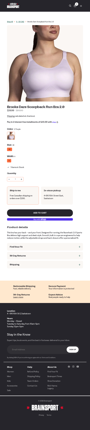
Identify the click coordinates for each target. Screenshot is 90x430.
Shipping (10, 116)
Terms (49, 415)
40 (10, 149)
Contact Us (32, 385)
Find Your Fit (52, 371)
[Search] (70, 6)
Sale (9, 390)
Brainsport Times (54, 376)
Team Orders (32, 381)
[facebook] (69, 368)
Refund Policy (33, 371)
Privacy (41, 415)
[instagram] (73, 368)
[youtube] (77, 368)
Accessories (12, 385)
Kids (9, 381)
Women (10, 371)
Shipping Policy (33, 376)
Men (9, 376)
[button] (81, 6)
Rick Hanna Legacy (52, 387)
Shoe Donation (53, 381)
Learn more (18, 297)
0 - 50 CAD (20, 22)
